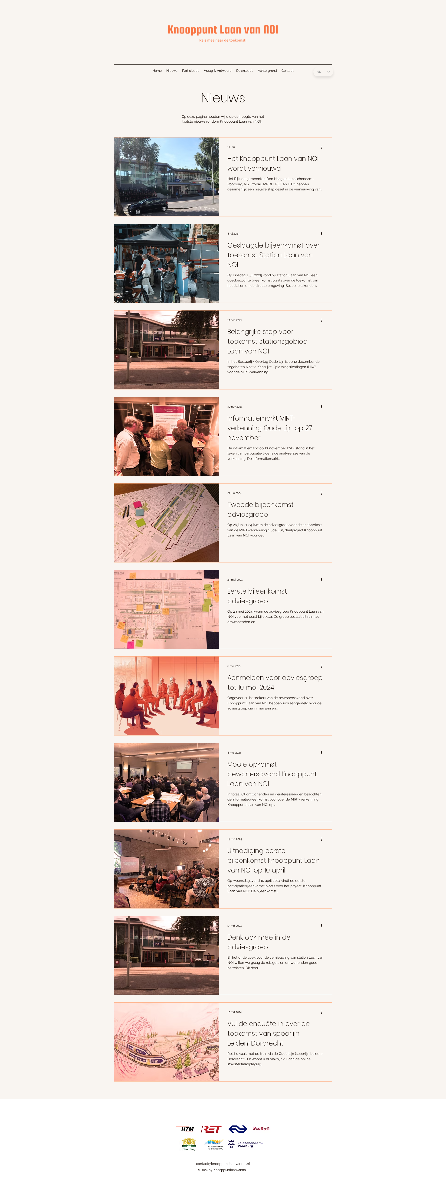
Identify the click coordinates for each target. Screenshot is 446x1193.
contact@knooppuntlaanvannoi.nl (223, 1164)
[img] (222, 44)
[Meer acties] (323, 147)
